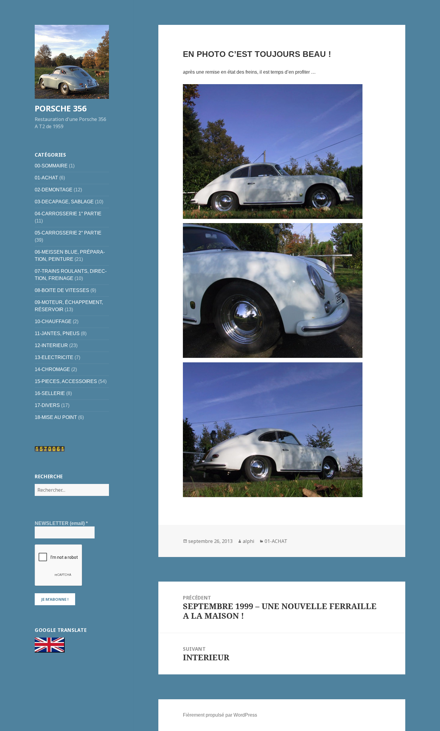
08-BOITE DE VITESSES (62, 290)
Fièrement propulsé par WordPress (220, 715)
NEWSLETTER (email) (61, 523)
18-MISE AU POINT (56, 417)
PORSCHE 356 (61, 108)
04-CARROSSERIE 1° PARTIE (68, 213)
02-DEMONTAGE (53, 189)
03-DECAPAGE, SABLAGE (64, 201)
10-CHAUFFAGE (53, 321)
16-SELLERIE (50, 393)
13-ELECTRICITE (54, 357)
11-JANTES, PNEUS (57, 333)
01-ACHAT (46, 177)
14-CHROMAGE (52, 369)
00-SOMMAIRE (51, 165)
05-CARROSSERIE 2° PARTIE (68, 232)
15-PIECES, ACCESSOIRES (66, 381)
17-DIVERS (47, 405)
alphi (248, 541)
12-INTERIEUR (51, 345)
